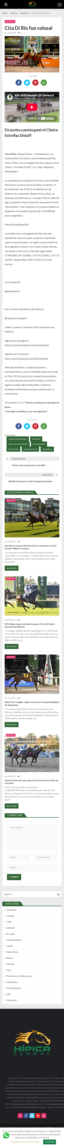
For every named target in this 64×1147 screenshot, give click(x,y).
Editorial (10, 927)
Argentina (9, 22)
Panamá (10, 964)
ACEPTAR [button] (49, 1142)
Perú (9, 970)
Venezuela (12, 1000)
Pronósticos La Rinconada (19, 976)
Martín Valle (13, 449)
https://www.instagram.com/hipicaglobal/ (27, 344)
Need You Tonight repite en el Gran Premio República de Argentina (32, 703)
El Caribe (11, 934)
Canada (10, 915)
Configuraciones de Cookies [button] (24, 1141)
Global (10, 946)
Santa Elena (47, 449)
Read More (11, 568)
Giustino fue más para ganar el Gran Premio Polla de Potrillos (31, 781)
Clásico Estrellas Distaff (18, 444)
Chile (9, 921)
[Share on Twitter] (27, 83)
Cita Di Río (36, 439)
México (10, 958)
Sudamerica (12, 982)
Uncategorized (14, 988)
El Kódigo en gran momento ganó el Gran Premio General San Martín (30, 625)
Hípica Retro (12, 952)
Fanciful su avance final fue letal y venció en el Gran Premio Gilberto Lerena (31, 547)
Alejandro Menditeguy (18, 439)
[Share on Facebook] (19, 83)
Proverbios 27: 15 (30, 449)
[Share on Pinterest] (35, 83)
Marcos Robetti (39, 444)
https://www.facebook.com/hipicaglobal (26, 358)
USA (9, 994)
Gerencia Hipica (14, 940)
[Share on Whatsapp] (44, 83)
